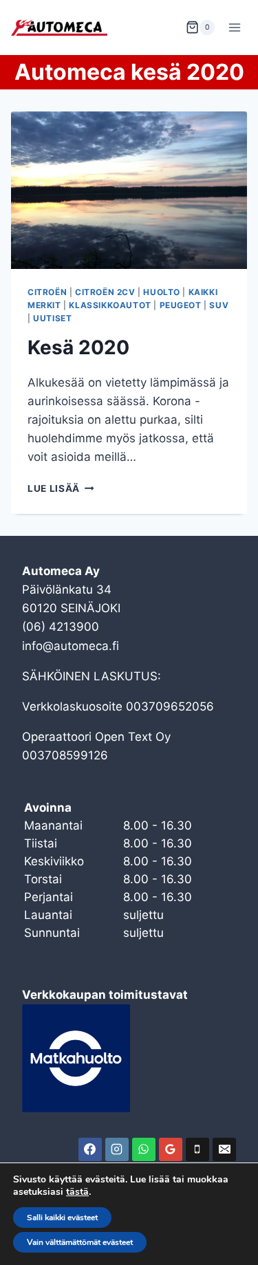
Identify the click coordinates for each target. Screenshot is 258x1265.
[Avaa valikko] (234, 27)
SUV (218, 305)
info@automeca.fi (70, 646)
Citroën (47, 292)
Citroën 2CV (105, 292)
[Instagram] (117, 1149)
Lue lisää (61, 488)
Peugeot (181, 305)
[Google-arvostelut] (170, 1149)
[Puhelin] (197, 1149)
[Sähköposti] (224, 1149)
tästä (77, 1192)
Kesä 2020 (78, 347)
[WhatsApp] (143, 1149)
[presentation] (129, 190)
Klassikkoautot (110, 305)
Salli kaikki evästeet (62, 1217)
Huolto (161, 292)
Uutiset (52, 318)
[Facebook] (90, 1149)
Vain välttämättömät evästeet (80, 1242)
